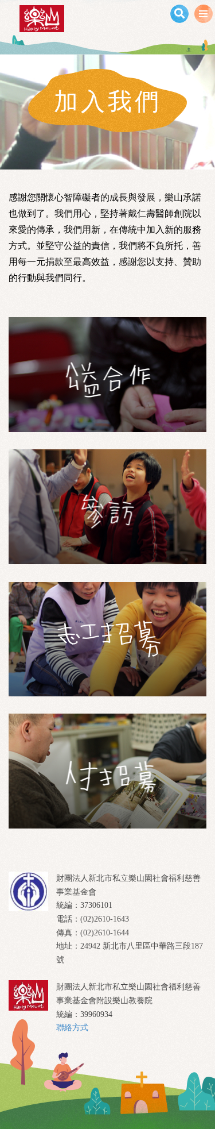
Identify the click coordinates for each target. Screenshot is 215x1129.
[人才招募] (107, 771)
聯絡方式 (72, 1027)
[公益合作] (107, 374)
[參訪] (107, 506)
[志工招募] (107, 638)
